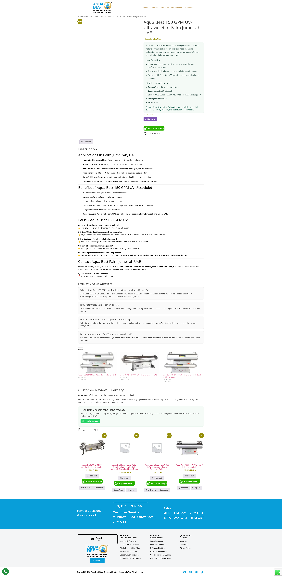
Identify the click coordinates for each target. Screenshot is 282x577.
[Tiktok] (202, 572)
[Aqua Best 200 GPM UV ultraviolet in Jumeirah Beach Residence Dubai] (183, 363)
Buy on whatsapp (156, 128)
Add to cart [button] (92, 476)
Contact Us (188, 8)
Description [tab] (86, 142)
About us (165, 8)
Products (155, 8)
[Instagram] (190, 572)
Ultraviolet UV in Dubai (93, 17)
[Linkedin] (196, 572)
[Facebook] (184, 572)
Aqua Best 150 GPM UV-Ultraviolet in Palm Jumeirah (97, 375)
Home (145, 8)
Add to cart (150, 119)
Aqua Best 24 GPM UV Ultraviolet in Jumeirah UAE (138, 375)
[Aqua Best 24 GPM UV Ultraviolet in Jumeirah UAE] (140, 363)
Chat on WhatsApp (90, 421)
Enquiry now (176, 8)
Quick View (86, 487)
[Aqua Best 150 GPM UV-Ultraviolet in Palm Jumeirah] (98, 363)
